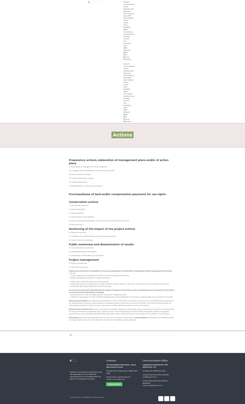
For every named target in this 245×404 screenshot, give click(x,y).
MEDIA (125, 29)
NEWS (125, 48)
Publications (127, 43)
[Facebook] (160, 398)
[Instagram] (172, 398)
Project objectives (129, 4)
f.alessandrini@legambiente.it (152, 385)
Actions (125, 6)
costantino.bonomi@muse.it (115, 379)
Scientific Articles (128, 34)
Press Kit (126, 39)
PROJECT (126, 2)
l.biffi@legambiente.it (150, 377)
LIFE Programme (128, 13)
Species (126, 20)
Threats (125, 23)
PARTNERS (126, 27)
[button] (149, 62)
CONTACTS (127, 50)
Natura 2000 (127, 16)
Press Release (128, 32)
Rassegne (126, 36)
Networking (127, 11)
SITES (125, 25)
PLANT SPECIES (128, 18)
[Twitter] (166, 398)
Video (125, 45)
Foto (124, 41)
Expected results (128, 9)
